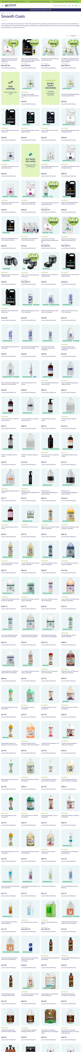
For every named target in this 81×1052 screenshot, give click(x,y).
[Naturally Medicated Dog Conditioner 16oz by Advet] (70, 981)
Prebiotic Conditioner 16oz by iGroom (9, 455)
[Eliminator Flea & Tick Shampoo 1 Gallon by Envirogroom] (70, 658)
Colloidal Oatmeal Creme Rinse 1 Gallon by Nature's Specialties (9, 671)
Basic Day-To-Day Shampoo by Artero (49, 922)
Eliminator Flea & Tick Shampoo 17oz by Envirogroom (49, 671)
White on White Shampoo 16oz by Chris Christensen (30, 311)
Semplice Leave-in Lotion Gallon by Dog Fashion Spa (70, 275)
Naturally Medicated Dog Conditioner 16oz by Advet (68, 994)
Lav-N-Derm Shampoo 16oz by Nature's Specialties (49, 563)
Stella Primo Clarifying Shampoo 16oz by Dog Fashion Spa (9, 239)
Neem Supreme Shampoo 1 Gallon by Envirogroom (30, 852)
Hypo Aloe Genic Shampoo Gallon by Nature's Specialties (70, 527)
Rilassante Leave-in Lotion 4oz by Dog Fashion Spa (10, 275)
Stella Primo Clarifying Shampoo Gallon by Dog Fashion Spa (69, 203)
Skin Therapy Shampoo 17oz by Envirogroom (9, 707)
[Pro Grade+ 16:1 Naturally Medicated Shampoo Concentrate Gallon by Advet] (70, 1017)
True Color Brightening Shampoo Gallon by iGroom (69, 383)
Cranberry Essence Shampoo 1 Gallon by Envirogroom (69, 743)
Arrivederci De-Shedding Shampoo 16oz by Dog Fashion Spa (70, 94)
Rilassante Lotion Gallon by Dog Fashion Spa (9, 311)
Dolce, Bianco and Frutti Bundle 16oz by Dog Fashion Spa (29, 239)
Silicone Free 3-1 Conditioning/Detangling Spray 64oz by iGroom (49, 492)
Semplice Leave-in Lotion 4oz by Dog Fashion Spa (49, 275)
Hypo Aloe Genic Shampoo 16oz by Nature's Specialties (50, 527)
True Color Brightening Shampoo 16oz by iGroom (49, 383)
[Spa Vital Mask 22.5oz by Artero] (30, 909)
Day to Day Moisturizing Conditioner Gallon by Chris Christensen (68, 348)
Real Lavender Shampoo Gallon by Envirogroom (30, 780)
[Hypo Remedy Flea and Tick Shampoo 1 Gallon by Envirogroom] (30, 730)
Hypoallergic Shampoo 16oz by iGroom (69, 455)
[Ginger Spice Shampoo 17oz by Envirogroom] (50, 802)
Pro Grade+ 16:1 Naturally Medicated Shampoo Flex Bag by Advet (49, 1031)
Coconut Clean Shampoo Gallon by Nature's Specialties (30, 563)
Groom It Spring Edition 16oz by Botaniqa (69, 886)
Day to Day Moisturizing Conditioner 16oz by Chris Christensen (48, 348)
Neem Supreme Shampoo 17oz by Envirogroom (10, 852)
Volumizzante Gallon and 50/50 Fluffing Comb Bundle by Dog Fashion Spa (9, 60)
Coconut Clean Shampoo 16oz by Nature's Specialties (10, 563)
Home (2, 13)
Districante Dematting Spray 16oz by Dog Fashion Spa (50, 203)
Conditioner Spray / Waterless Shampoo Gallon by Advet (29, 1030)
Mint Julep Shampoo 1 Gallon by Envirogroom (29, 816)
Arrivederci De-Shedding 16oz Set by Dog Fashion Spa (50, 59)
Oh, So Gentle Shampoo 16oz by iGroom (9, 527)
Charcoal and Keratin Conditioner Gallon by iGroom (30, 419)
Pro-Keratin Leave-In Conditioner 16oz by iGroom (50, 455)
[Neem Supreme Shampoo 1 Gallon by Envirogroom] (30, 838)
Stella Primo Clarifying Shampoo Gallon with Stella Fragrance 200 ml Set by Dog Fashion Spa (30, 60)
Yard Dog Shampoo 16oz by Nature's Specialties (68, 635)
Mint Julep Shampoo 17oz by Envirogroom (8, 816)
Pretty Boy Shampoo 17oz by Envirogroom (48, 707)
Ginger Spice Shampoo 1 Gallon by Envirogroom (70, 816)
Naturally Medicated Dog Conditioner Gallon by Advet (8, 1030)
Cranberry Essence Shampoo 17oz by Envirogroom (50, 743)
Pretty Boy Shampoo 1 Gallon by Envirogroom (69, 707)
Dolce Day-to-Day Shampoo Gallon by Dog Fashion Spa (28, 203)
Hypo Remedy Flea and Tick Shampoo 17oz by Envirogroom (9, 743)
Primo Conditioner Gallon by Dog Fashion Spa (10, 131)
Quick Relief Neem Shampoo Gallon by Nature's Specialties (49, 635)
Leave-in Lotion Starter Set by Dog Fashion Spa (30, 275)
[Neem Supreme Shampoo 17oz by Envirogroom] (10, 838)
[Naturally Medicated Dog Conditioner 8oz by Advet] (10, 981)
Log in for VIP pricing (8, 68)
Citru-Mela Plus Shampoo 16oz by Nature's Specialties (30, 671)
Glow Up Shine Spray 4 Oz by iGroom (28, 383)
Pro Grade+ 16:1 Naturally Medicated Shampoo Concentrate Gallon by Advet (70, 1031)
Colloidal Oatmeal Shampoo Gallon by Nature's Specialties (10, 599)
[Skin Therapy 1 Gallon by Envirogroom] (30, 694)
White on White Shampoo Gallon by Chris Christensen (50, 311)
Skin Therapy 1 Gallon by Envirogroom (27, 707)
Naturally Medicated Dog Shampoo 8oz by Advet (50, 958)
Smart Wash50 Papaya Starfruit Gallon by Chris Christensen (9, 958)
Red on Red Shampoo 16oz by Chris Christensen (10, 347)
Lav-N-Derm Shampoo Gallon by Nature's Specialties (69, 563)
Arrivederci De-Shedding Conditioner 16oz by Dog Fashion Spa (30, 95)
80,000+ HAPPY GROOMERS (39, 1)
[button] (24, 92)
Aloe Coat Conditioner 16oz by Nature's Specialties (49, 599)
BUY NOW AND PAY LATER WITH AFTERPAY (64, 1)
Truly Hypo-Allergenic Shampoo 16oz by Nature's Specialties (9, 635)
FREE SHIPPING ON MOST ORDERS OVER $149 (13, 1)
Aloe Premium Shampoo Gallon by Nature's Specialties (30, 599)
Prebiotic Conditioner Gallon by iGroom (29, 455)
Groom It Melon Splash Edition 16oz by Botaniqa (9, 922)
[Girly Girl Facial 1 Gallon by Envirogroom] (50, 838)
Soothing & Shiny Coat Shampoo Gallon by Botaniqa (49, 994)
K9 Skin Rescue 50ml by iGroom (29, 527)
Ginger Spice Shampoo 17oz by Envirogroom (49, 816)
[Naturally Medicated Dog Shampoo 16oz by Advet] (70, 945)
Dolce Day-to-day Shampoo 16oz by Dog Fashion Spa (10, 203)
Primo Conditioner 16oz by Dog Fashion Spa (49, 131)
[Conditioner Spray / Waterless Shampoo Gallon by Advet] (30, 1017)
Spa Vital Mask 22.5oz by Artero (29, 922)
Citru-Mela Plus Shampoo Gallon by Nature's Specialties (29, 994)
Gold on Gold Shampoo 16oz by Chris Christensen (69, 311)
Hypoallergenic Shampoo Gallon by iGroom (10, 491)
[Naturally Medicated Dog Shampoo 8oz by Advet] (50, 945)
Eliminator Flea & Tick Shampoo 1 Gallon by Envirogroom (70, 671)
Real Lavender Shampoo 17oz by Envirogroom (9, 780)
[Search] (69, 5)
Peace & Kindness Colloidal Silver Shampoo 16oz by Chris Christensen (29, 959)
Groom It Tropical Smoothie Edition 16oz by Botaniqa (10, 886)
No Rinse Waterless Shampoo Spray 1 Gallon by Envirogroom (69, 780)
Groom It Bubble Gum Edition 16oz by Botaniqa (30, 886)
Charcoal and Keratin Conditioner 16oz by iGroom (10, 419)
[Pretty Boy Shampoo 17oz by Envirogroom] (50, 694)
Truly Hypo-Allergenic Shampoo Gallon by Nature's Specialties (29, 635)
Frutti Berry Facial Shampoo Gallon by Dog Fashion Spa (70, 167)
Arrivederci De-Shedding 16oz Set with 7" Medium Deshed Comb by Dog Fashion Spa (70, 60)
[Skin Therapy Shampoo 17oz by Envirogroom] (10, 694)
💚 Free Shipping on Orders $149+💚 (40, 9)
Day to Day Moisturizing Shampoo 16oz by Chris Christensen (30, 347)
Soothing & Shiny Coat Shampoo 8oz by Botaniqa (69, 852)
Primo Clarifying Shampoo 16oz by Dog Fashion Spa (30, 131)
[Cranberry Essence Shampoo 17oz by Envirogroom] (50, 730)
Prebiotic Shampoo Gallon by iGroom (68, 419)
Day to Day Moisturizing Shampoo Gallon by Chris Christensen (10, 383)
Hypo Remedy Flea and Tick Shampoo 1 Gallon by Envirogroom (30, 743)
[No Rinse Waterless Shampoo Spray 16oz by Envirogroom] (50, 766)
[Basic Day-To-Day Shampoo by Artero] (50, 909)
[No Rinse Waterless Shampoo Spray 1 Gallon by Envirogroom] (70, 766)
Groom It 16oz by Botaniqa (48, 886)
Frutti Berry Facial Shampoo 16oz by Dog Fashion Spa (10, 167)
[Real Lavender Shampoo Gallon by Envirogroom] (30, 766)
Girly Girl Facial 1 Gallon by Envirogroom (48, 852)
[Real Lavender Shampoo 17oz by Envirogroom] (10, 766)
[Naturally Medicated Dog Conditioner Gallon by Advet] (10, 1017)
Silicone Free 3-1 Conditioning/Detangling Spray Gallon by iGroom (69, 492)
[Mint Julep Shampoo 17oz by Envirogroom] (10, 802)
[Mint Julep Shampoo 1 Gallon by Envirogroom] (30, 802)
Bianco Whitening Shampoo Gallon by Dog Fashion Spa (70, 131)
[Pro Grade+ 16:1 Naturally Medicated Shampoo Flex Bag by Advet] (50, 1017)
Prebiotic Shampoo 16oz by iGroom (48, 419)
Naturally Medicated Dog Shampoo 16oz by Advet (70, 958)
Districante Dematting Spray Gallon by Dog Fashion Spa (68, 239)
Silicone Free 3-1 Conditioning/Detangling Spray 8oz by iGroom (30, 492)
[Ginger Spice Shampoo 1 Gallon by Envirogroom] (70, 802)
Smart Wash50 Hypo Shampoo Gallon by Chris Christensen (69, 922)
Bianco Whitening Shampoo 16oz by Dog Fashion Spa (50, 167)
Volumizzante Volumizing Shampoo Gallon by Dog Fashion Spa (49, 240)
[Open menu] (2, 5)
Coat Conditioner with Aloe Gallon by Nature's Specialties (70, 599)
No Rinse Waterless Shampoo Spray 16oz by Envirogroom (49, 780)
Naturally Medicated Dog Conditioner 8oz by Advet (8, 994)
